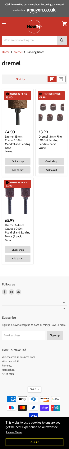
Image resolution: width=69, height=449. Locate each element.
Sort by (20, 79)
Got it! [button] (34, 442)
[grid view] (52, 79)
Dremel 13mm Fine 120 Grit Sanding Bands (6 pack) (50, 140)
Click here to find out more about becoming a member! (34, 4)
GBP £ (33, 389)
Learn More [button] (14, 432)
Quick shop (18, 161)
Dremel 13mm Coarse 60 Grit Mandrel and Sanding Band (17, 142)
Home (6, 52)
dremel (18, 52)
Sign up (55, 335)
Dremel (8, 151)
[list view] (61, 79)
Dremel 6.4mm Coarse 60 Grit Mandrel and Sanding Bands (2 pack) (17, 230)
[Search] (62, 40)
